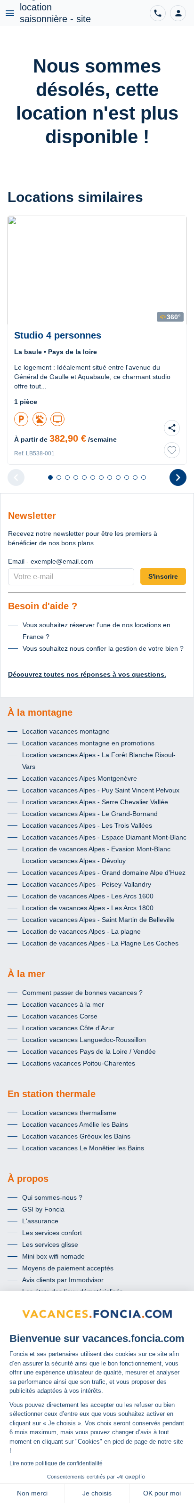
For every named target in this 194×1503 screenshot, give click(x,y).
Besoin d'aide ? (42, 606)
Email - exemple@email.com (50, 561)
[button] (178, 13)
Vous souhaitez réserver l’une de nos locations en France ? (96, 630)
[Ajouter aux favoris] (172, 450)
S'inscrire (163, 576)
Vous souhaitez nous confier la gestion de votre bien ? (103, 648)
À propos (28, 1178)
